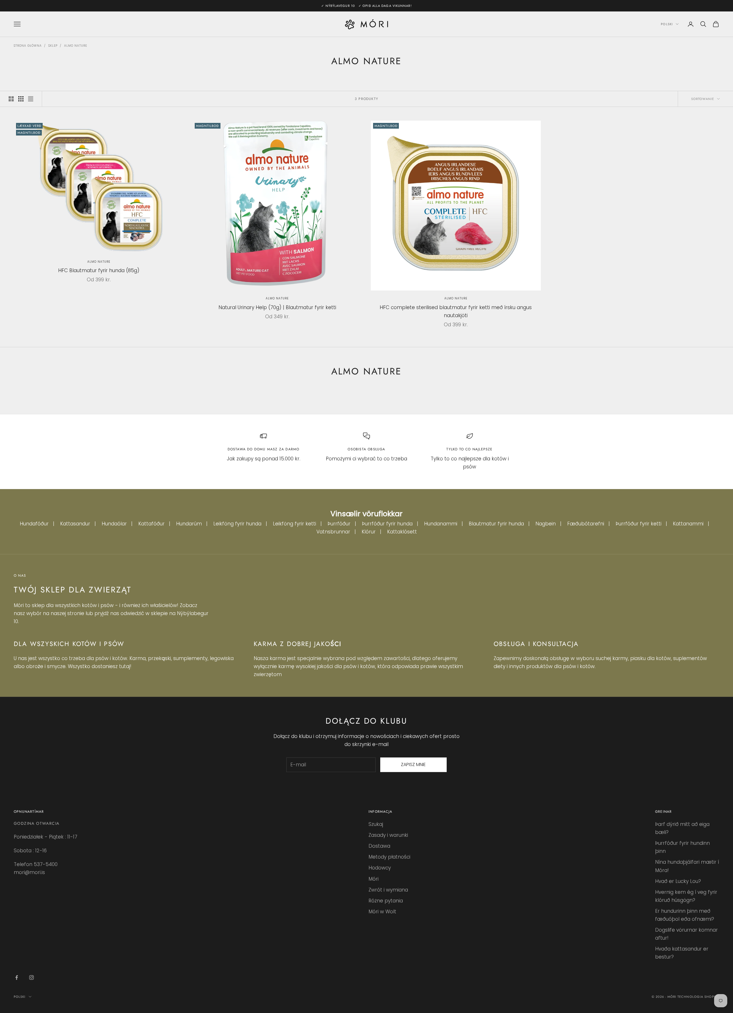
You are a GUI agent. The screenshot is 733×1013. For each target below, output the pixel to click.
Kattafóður (151, 523)
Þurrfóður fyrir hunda (387, 523)
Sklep (53, 46)
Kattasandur (75, 523)
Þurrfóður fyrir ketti (638, 523)
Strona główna (28, 46)
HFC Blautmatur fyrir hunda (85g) (98, 270)
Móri (374, 878)
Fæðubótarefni (585, 523)
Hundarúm (189, 523)
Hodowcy (380, 867)
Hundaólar (114, 523)
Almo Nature (75, 46)
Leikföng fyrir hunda (237, 523)
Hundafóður (34, 523)
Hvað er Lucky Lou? (678, 881)
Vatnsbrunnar (333, 531)
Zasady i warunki (388, 835)
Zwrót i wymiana (388, 889)
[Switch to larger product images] (11, 99)
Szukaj (376, 824)
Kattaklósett (402, 531)
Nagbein (545, 523)
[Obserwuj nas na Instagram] (31, 977)
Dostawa (379, 846)
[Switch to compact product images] (30, 99)
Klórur (369, 531)
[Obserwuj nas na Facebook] (16, 977)
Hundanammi (440, 523)
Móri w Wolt (382, 911)
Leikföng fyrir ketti (294, 523)
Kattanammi (688, 523)
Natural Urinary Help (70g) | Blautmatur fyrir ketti (277, 307)
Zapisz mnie (413, 764)
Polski (667, 24)
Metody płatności (389, 856)
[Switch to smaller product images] (20, 99)
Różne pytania (386, 900)
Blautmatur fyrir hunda (496, 523)
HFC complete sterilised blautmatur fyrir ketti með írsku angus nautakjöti (456, 311)
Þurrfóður (339, 523)
